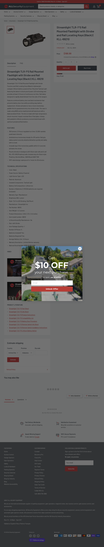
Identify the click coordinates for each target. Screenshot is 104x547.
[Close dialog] (80, 248)
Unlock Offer (52, 289)
